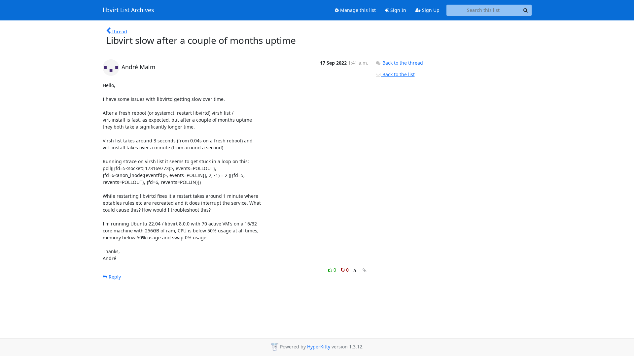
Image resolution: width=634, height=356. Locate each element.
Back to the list (398, 74)
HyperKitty (318, 346)
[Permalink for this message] (364, 270)
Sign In (397, 10)
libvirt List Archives (128, 10)
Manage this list (357, 10)
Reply (114, 277)
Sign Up (430, 10)
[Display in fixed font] (354, 270)
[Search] (526, 10)
